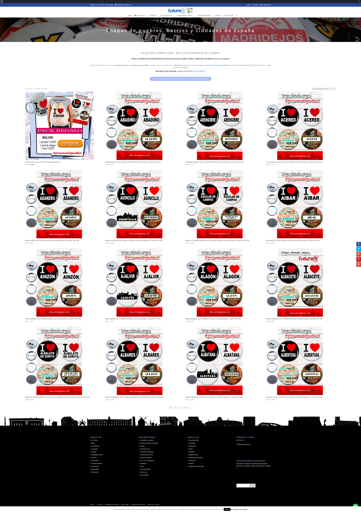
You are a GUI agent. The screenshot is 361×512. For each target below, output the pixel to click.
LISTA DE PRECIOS (199, 71)
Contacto (255, 5)
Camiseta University (146, 455)
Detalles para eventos (196, 457)
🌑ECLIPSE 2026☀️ (140, 15)
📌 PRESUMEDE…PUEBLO (184, 15)
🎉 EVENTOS (152, 15)
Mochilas (192, 452)
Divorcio (94, 457)
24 (181, 408)
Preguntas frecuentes (112, 504)
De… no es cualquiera (147, 460)
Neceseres (192, 460)
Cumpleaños (95, 446)
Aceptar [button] (227, 509)
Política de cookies (153, 504)
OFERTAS (218, 15)
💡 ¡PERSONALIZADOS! (203, 15)
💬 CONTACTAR (228, 15)
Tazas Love (143, 472)
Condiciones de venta (138, 504)
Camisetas (192, 443)
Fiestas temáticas (97, 463)
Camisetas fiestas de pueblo (149, 443)
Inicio (248, 5)
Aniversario (95, 460)
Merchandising (194, 440)
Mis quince (95, 472)
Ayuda (92, 504)
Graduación (95, 466)
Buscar (252, 486)
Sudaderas (192, 446)
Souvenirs (143, 463)
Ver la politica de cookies (239, 509)
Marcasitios (95, 469)
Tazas (142, 466)
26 (187, 408)
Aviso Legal (125, 504)
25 (184, 408)
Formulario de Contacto (219, 65)
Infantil (191, 463)
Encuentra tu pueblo (146, 440)
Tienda (142, 446)
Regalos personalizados (196, 466)
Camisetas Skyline (146, 457)
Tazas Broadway (145, 469)
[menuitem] (1, 1)
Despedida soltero (97, 455)
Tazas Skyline (144, 475)
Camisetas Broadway (146, 452)
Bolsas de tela (193, 455)
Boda (93, 443)
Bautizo (94, 452)
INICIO (130, 15)
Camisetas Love (145, 449)
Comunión (95, 449)
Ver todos (95, 440)
